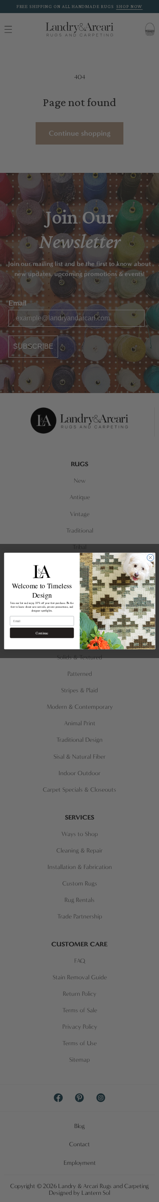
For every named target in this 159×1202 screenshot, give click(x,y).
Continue (41, 633)
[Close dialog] (150, 557)
